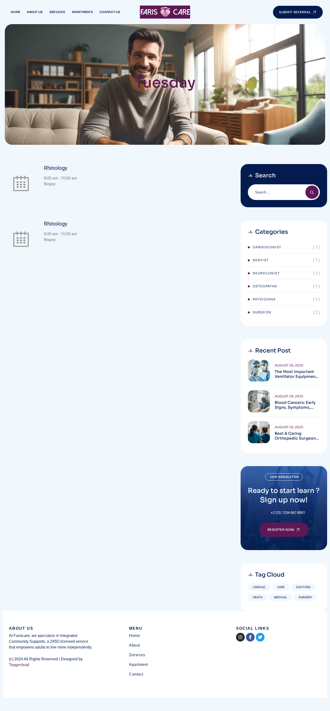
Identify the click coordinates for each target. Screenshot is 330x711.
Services (57, 12)
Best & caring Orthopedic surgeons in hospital (296, 436)
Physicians (264, 299)
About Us (35, 12)
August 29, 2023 (289, 365)
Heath (257, 597)
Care (281, 587)
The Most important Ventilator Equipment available (296, 374)
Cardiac (259, 587)
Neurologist (266, 273)
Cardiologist (267, 247)
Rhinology (55, 168)
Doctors (303, 587)
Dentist (261, 260)
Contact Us (110, 12)
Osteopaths (265, 286)
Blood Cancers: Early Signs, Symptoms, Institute (295, 405)
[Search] (312, 192)
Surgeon (262, 312)
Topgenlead (19, 665)
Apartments (82, 12)
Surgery (305, 597)
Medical (280, 597)
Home (15, 12)
